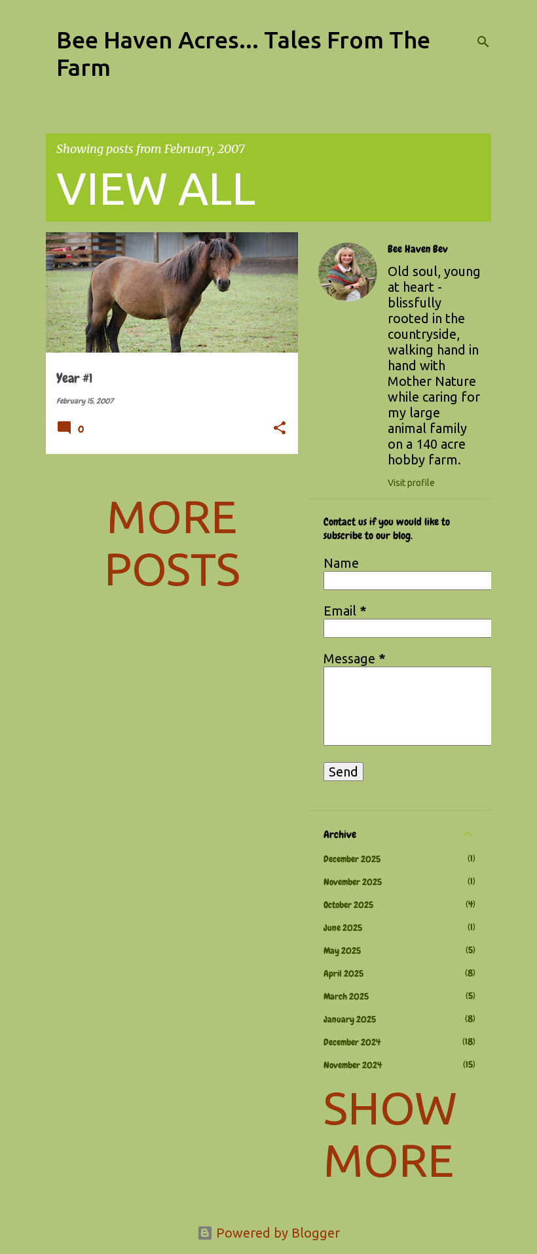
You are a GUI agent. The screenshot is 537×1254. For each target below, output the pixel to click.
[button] (279, 429)
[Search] (483, 42)
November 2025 (353, 882)
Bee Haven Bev (418, 249)
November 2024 (353, 1065)
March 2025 (346, 996)
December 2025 (352, 859)
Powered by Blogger (276, 1232)
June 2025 (343, 927)
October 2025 (348, 905)
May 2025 (342, 950)
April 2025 (343, 973)
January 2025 (350, 1019)
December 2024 (352, 1042)
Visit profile (411, 483)
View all (155, 187)
